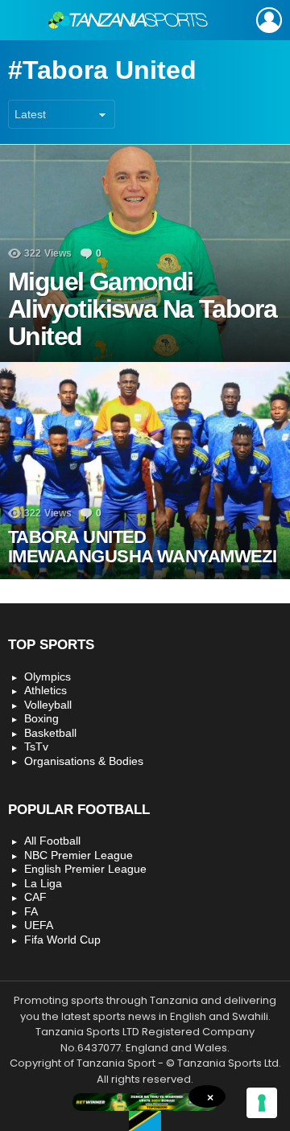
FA (31, 911)
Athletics (45, 690)
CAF (35, 896)
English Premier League (85, 868)
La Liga (43, 883)
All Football (52, 840)
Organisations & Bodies (83, 761)
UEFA (38, 925)
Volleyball (48, 704)
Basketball (50, 732)
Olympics (47, 676)
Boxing (41, 718)
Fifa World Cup (62, 939)
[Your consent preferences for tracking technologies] (261, 1103)
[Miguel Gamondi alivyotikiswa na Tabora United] (145, 253)
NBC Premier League (78, 855)
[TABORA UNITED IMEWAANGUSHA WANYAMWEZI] (145, 470)
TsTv (36, 746)
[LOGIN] (269, 20)
